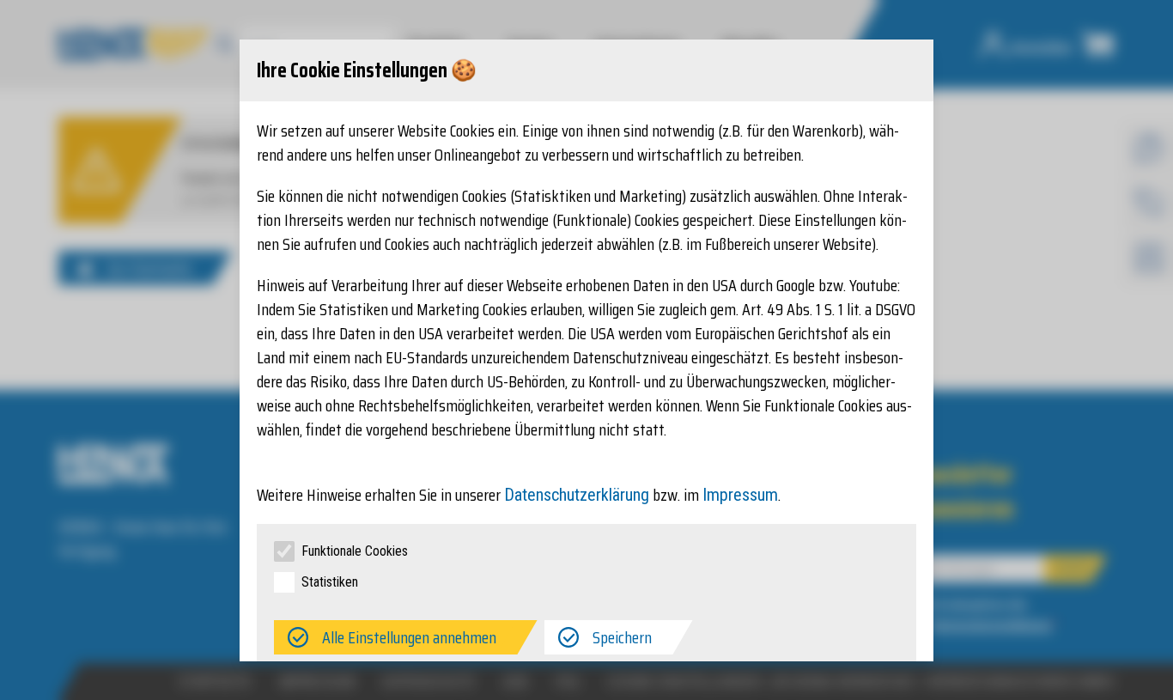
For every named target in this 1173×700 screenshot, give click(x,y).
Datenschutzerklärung (576, 494)
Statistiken (329, 582)
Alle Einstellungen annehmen (409, 637)
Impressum (740, 494)
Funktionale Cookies (354, 551)
